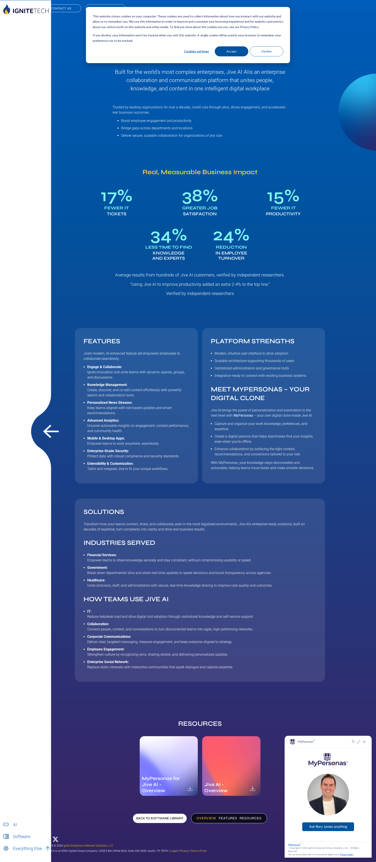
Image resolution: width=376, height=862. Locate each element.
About (17, 853)
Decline (267, 51)
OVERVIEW (206, 818)
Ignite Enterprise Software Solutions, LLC (88, 845)
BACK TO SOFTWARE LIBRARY (159, 818)
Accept (232, 51)
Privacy (183, 850)
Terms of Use (198, 850)
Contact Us (61, 8)
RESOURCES (251, 818)
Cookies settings (196, 51)
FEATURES (228, 818)
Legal (173, 850)
